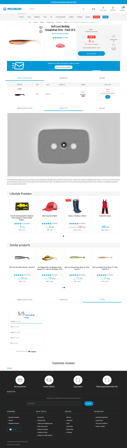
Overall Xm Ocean (105, 216)
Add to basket (92, 53)
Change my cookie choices (45, 435)
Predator (21, 17)
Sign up (89, 403)
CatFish (71, 17)
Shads (65, 22)
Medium (15, 332)
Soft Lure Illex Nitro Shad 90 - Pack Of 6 (22, 267)
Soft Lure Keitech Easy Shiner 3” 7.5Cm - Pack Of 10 (105, 268)
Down (15, 337)
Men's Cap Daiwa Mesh (49, 216)
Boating (88, 17)
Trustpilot (9, 368)
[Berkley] (60, 45)
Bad (14, 343)
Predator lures (50, 22)
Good (15, 327)
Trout (45, 17)
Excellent (16, 321)
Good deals (70, 426)
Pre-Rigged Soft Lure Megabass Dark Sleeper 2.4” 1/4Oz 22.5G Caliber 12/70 (49, 268)
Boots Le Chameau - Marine (77, 216)
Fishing (35, 22)
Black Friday (70, 429)
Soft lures (58, 22)
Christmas (69, 432)
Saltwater (37, 17)
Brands (105, 17)
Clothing (79, 17)
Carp (29, 17)
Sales (68, 423)
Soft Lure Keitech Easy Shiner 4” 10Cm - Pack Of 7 (77, 268)
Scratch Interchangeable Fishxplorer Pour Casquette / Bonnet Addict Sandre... (22, 218)
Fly (51, 17)
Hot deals (96, 17)
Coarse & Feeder (60, 17)
